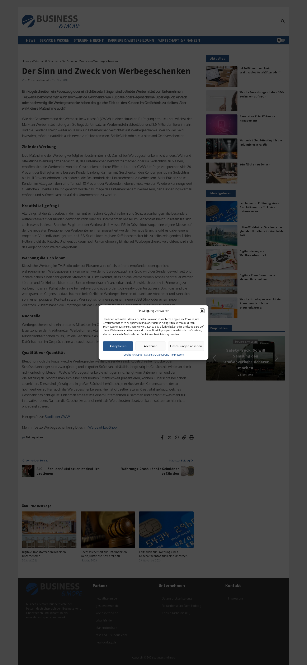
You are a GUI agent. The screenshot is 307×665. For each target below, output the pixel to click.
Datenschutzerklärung (156, 354)
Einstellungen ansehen (186, 346)
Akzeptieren (118, 346)
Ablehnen (150, 346)
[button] (202, 311)
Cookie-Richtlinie (132, 354)
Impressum (177, 354)
